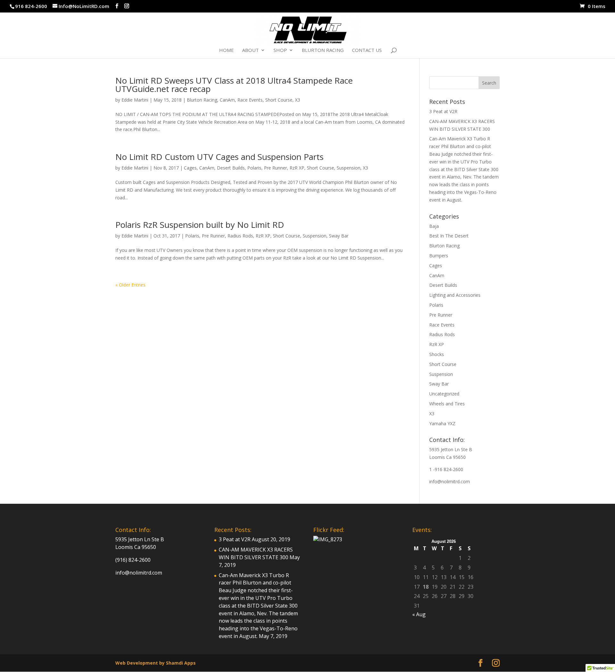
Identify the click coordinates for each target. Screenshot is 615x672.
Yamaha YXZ (442, 423)
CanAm (227, 100)
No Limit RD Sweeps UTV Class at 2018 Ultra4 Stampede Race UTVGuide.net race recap (234, 85)
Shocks (436, 354)
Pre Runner (275, 168)
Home (226, 50)
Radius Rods (240, 236)
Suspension (348, 168)
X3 (297, 100)
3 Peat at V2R (443, 111)
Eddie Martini (134, 100)
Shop (280, 50)
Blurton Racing (323, 50)
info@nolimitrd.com (449, 481)
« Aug (419, 614)
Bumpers (438, 256)
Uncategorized (444, 394)
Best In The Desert (449, 236)
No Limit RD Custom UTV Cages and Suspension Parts (219, 156)
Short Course (278, 100)
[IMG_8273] (327, 539)
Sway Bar (338, 236)
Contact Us (367, 50)
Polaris (254, 168)
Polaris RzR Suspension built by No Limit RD (199, 224)
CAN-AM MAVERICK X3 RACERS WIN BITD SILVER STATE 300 (256, 553)
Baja (434, 226)
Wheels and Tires (447, 404)
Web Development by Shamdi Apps (155, 663)
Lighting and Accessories (454, 295)
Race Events (250, 100)
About (250, 50)
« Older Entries (130, 285)
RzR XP (297, 168)
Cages (190, 168)
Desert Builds (231, 168)
